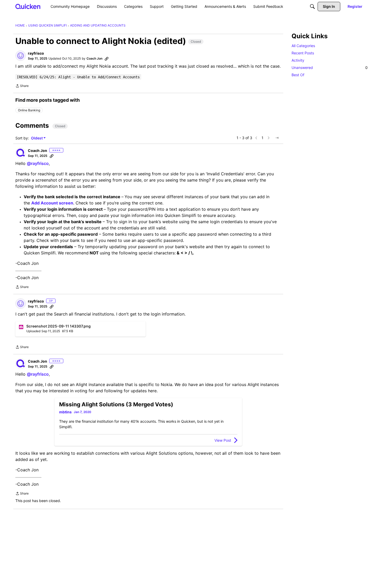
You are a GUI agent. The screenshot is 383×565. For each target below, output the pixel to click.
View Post (222, 440)
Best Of (298, 75)
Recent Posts (303, 53)
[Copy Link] (106, 58)
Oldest (37, 138)
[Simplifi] (28, 6)
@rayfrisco (38, 163)
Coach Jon (94, 58)
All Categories (303, 45)
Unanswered (330, 67)
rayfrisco (36, 53)
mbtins (65, 412)
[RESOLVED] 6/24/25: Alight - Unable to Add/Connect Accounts (78, 77)
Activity (298, 60)
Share (22, 86)
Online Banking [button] (29, 110)
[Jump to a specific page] (277, 138)
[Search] (312, 6)
